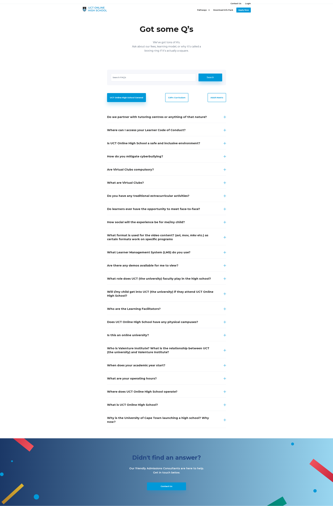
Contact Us (235, 3)
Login (248, 3)
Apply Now (243, 10)
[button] (203, 10)
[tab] (126, 97)
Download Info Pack (223, 10)
